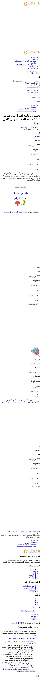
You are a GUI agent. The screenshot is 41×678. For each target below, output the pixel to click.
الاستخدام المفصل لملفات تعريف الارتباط (16, 669)
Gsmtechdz (14, 623)
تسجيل (38, 101)
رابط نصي (31, 591)
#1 (35, 169)
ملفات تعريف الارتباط (28, 611)
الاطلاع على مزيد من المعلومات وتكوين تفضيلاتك (21, 638)
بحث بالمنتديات (19, 61)
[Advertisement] (20, 26)
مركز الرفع (32, 66)
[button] (25, 83)
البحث (33, 573)
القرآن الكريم (32, 68)
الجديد (33, 571)
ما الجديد (33, 63)
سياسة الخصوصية (29, 588)
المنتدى (32, 569)
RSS (33, 578)
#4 (35, 483)
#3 (35, 396)
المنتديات (33, 59)
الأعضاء (32, 575)
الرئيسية (33, 57)
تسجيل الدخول (35, 97)
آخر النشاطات (19, 65)
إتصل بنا (33, 614)
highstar (23, 127)
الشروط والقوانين (29, 586)
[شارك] (35, 168)
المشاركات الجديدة (30, 61)
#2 (35, 300)
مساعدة (32, 590)
